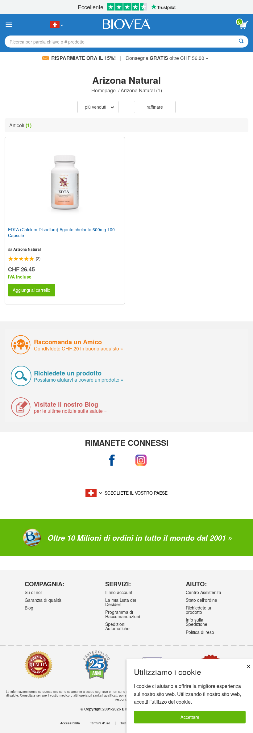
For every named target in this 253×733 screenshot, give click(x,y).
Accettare (189, 717)
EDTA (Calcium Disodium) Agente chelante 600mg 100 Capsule (61, 232)
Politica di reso (200, 632)
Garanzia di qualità (43, 600)
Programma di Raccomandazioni (122, 614)
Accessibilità (70, 723)
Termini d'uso (100, 723)
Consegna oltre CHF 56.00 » (167, 57)
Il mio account (118, 592)
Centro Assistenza (203, 592)
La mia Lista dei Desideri (120, 602)
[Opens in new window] (112, 460)
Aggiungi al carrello (31, 290)
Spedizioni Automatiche (117, 626)
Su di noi (33, 592)
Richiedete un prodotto (199, 610)
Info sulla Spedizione (196, 622)
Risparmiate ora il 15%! (83, 57)
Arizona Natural (27, 249)
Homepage (104, 90)
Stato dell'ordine (201, 600)
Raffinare (155, 106)
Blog (29, 608)
